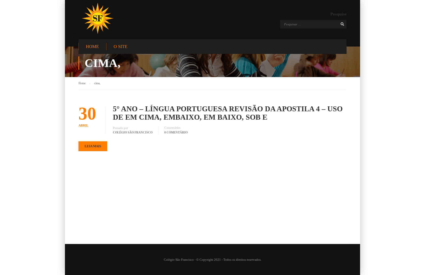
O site (120, 46)
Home (92, 46)
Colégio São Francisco (132, 132)
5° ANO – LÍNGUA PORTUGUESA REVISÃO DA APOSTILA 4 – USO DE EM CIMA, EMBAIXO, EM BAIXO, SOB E (228, 113)
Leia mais (93, 146)
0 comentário (176, 132)
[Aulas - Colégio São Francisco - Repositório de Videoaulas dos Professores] (97, 18)
